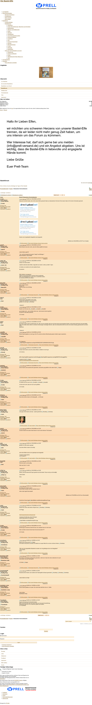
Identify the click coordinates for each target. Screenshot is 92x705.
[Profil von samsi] (23, 522)
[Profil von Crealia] (23, 243)
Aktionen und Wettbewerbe (14, 29)
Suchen (9, 186)
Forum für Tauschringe (12, 41)
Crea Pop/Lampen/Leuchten (14, 35)
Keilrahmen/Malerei (12, 37)
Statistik (25, 186)
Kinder (9, 55)
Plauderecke (10, 52)
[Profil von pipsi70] (23, 257)
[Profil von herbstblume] (23, 553)
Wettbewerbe (4, 90)
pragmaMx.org (90, 623)
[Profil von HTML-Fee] (23, 483)
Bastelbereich (8, 23)
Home (1, 110)
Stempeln (10, 32)
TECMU (8, 703)
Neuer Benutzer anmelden (11, 62)
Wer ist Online (3, 186)
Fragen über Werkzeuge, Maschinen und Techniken (19, 26)
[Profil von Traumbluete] (23, 611)
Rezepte (3, 651)
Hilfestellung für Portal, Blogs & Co (15, 56)
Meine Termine (8, 17)
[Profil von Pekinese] (23, 406)
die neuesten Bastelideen (7, 83)
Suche (2, 665)
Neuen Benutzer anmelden (8, 646)
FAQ (2, 95)
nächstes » (8, 192)
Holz (9, 40)
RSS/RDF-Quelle (18, 680)
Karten (9, 31)
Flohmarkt (10, 47)
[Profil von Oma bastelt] (23, 502)
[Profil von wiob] (23, 458)
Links (2, 653)
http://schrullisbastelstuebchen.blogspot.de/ (28, 360)
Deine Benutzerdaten (7, 13)
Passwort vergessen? (7, 644)
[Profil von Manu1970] (23, 294)
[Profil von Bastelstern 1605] (23, 567)
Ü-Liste (9, 46)
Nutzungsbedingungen (8, 697)
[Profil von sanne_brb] (23, 280)
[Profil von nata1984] (23, 344)
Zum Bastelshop (6, 59)
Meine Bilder (8, 19)
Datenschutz (5, 698)
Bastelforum (5, 20)
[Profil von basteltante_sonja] (23, 597)
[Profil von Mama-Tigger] (23, 425)
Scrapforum (10, 38)
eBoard (5, 110)
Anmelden (5, 61)
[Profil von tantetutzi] (23, 377)
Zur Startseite (5, 11)
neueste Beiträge (9, 22)
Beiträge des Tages (16, 186)
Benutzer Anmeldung (9, 14)
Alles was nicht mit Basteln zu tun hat (13, 50)
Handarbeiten (11, 34)
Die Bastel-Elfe (6, 1)
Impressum (3, 97)
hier (12, 108)
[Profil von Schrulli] (23, 362)
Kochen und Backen (12, 53)
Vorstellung (10, 25)
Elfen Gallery (4, 662)
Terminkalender (4, 92)
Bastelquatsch (11, 28)
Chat (9, 58)
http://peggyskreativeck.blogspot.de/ (27, 514)
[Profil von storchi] (23, 440)
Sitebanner (3, 656)
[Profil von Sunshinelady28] (23, 582)
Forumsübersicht (4, 188)
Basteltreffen (10, 49)
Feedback (3, 658)
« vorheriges (3, 192)
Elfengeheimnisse (12, 44)
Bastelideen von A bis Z (6, 86)
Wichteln (9, 43)
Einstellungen (8, 16)
